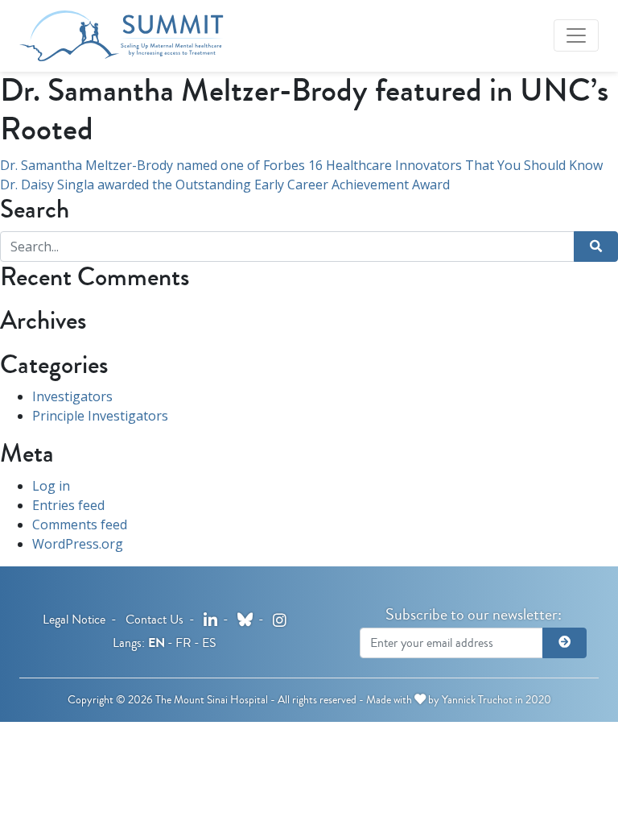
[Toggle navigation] (576, 35)
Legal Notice (74, 619)
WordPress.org (77, 544)
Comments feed (79, 524)
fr (183, 642)
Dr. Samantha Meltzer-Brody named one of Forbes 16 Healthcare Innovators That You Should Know (301, 165)
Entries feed (68, 505)
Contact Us (154, 619)
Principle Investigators (100, 416)
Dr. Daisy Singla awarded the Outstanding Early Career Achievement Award (225, 184)
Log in (51, 486)
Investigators (72, 396)
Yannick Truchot (477, 699)
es (209, 642)
